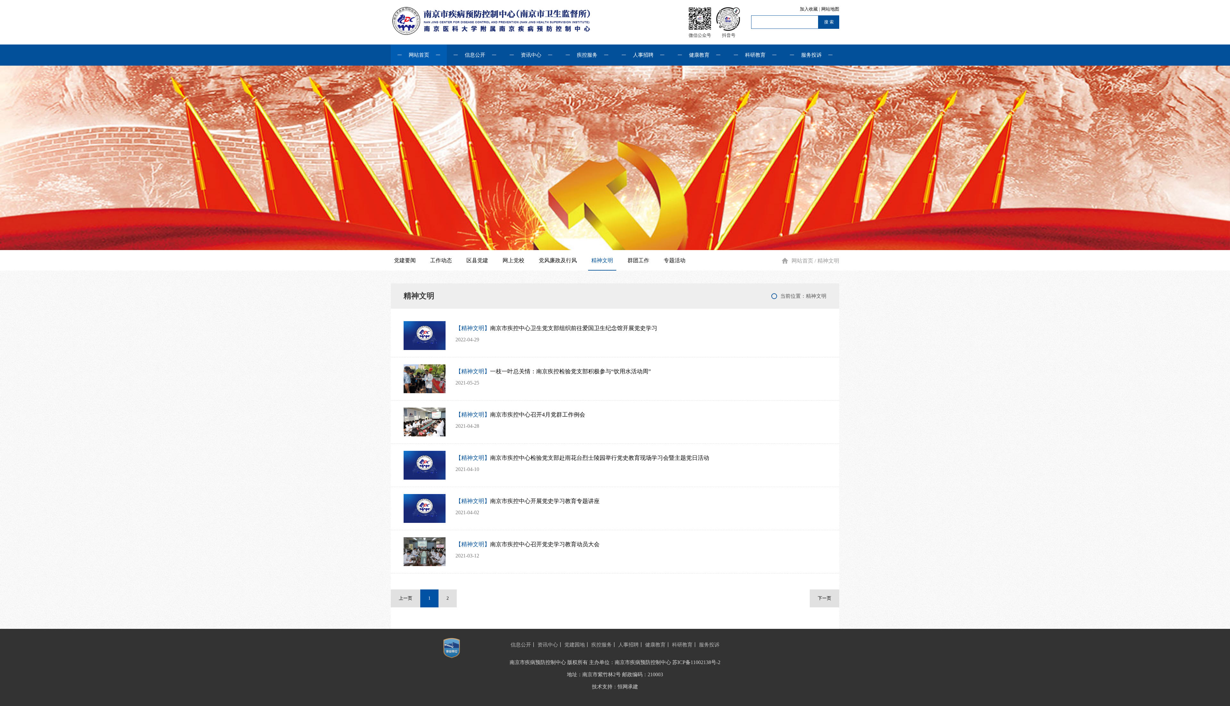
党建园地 (574, 644)
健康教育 (699, 55)
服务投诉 (811, 55)
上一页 (405, 598)
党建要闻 (405, 260)
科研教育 (755, 55)
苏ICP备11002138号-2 (696, 662)
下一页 (824, 598)
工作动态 (441, 260)
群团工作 (638, 260)
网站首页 (419, 55)
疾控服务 (587, 55)
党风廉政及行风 (558, 260)
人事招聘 (643, 55)
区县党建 (477, 260)
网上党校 (513, 260)
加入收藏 (809, 9)
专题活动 (674, 260)
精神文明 (602, 260)
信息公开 (475, 55)
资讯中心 (531, 55)
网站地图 (830, 9)
